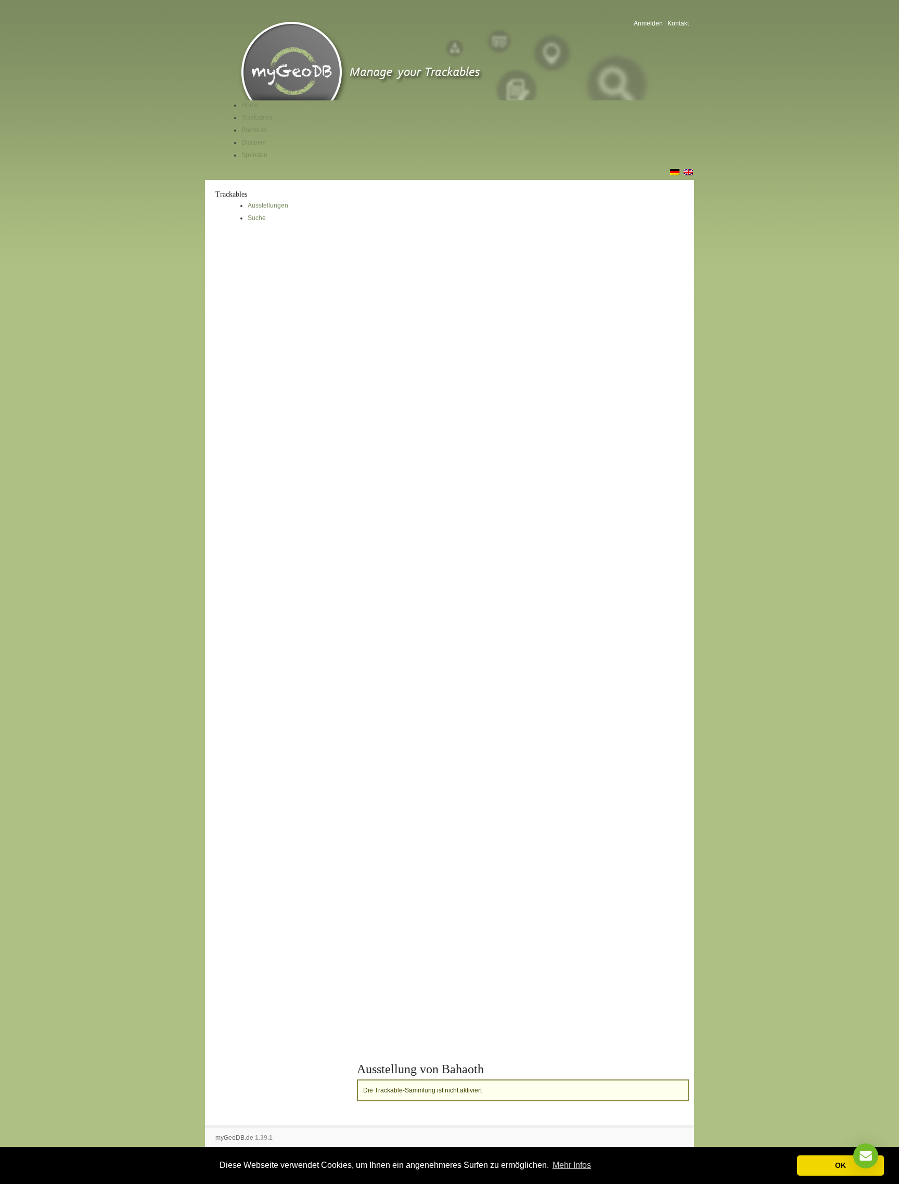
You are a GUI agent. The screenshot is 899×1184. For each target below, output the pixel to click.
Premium (254, 130)
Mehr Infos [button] (572, 1165)
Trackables (257, 117)
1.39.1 (264, 1137)
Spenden (254, 155)
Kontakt (678, 23)
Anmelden (648, 23)
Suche (257, 218)
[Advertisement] (281, 313)
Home (250, 105)
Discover (253, 142)
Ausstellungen (268, 205)
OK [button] (840, 1165)
